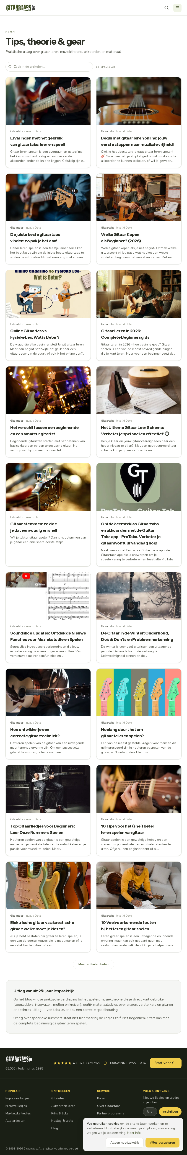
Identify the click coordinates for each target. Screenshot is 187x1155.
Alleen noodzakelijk (124, 1142)
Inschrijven (170, 1111)
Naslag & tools (62, 1121)
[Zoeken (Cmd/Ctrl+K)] (166, 8)
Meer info (134, 1133)
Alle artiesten (15, 1121)
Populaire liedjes (17, 1098)
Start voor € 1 (165, 1063)
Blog (54, 1128)
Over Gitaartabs (108, 1106)
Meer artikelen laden (93, 964)
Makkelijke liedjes (18, 1113)
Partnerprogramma (110, 1113)
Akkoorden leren (63, 1106)
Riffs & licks (59, 1113)
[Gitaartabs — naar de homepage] (20, 8)
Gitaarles (58, 1098)
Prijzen (101, 1098)
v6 (76, 1148)
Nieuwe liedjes (16, 1106)
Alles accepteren (162, 1142)
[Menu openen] (177, 8)
